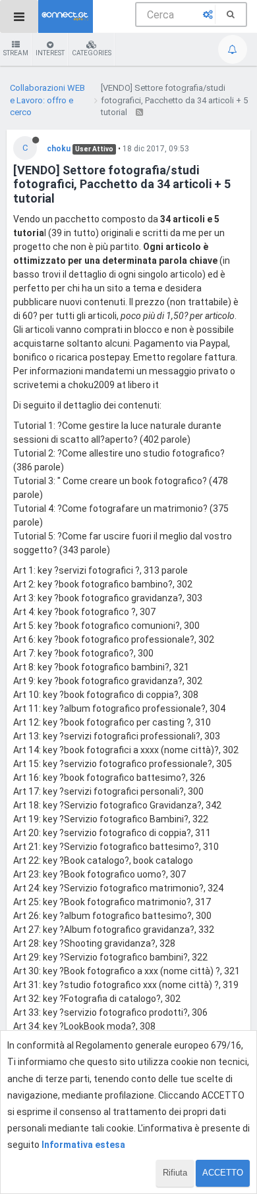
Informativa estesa (83, 1144)
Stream (15, 53)
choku (59, 148)
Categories (91, 53)
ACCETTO (222, 1173)
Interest (50, 53)
